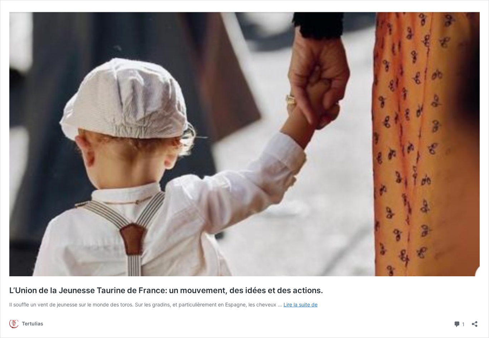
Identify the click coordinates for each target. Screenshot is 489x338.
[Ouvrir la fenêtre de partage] (475, 321)
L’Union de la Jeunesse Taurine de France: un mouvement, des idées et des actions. (166, 290)
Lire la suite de (301, 304)
